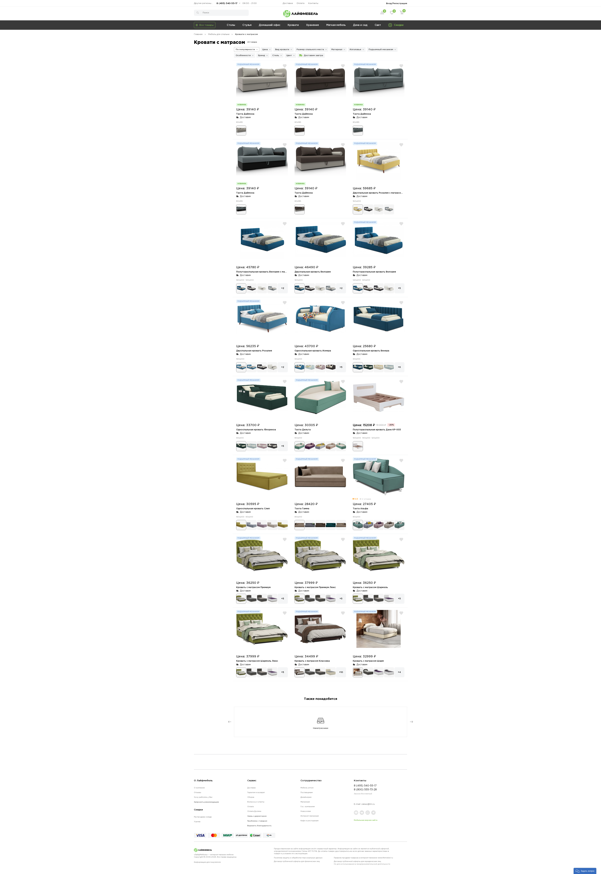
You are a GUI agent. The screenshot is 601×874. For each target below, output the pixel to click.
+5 (399, 288)
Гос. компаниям (307, 806)
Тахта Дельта (303, 429)
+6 (399, 367)
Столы (231, 24)
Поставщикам (306, 792)
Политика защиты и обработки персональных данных (298, 858)
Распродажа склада (203, 817)
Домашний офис (269, 24)
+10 (341, 672)
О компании (199, 788)
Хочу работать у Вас (203, 797)
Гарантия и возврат (256, 792)
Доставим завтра (313, 55)
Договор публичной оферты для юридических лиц (362, 862)
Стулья (247, 24)
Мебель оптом (306, 788)
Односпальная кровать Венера (371, 350)
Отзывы (197, 792)
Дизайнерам (305, 797)
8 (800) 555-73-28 (365, 789)
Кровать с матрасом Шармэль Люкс (257, 661)
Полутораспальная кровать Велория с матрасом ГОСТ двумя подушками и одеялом (285, 271)
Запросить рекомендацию (206, 802)
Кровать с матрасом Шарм (368, 661)
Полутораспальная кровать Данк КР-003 (377, 429)
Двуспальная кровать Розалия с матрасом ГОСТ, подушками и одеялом (395, 193)
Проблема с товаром (257, 821)
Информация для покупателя (207, 862)
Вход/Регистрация (396, 3)
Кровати (293, 24)
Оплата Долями (254, 811)
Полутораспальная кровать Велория (374, 271)
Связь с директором (257, 816)
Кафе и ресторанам (309, 821)
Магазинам (305, 802)
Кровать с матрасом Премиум (253, 587)
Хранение (312, 24)
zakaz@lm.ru (368, 804)
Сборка (250, 797)
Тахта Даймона (245, 114)
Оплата (300, 3)
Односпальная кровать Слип (253, 508)
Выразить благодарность (259, 826)
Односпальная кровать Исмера (313, 350)
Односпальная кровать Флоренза (256, 429)
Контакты (313, 3)
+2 (282, 288)
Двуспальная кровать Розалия (254, 350)
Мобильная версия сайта (365, 820)
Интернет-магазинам (309, 816)
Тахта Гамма (302, 508)
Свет (378, 24)
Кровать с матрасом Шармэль (370, 587)
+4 (399, 672)
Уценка (197, 821)
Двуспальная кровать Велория (313, 271)
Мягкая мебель (336, 24)
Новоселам (305, 811)
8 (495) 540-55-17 (226, 3)
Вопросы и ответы (255, 802)
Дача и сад (360, 24)
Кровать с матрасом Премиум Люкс (315, 587)
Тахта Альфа (360, 508)
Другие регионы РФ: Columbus (204, 3)
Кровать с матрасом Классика (312, 661)
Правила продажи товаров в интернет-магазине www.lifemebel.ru (363, 858)
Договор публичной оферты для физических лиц (297, 861)
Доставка (288, 3)
